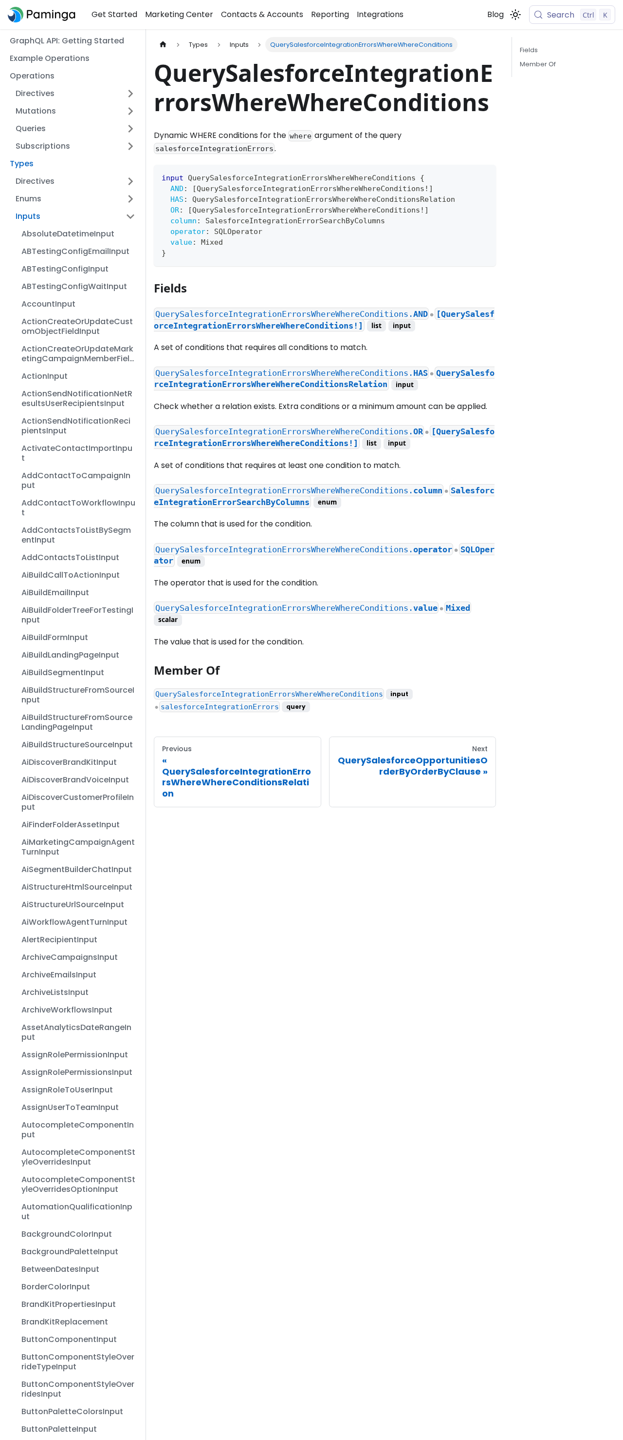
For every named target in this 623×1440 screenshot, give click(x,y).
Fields (529, 50)
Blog (495, 14)
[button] (75, 93)
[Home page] (163, 44)
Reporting (330, 14)
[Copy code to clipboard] (484, 177)
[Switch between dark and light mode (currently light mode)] (515, 14)
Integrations (380, 14)
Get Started (114, 14)
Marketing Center (179, 14)
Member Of (538, 64)
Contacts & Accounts (262, 14)
